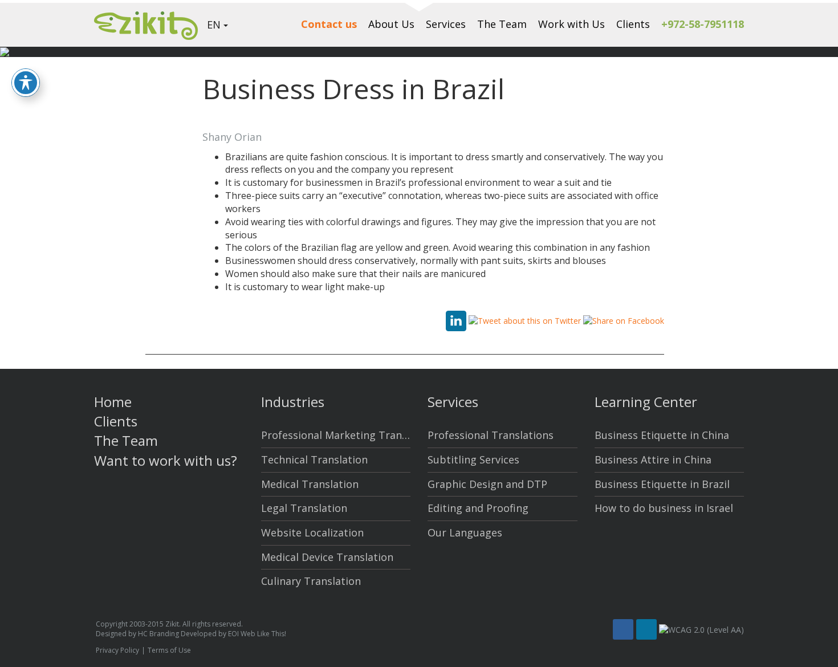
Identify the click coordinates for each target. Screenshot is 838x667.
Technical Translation (314, 459)
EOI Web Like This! (257, 633)
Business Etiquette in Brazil (662, 484)
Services (446, 24)
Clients (633, 24)
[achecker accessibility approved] (701, 630)
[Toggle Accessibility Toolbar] (25, 82)
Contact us (329, 24)
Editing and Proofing (478, 508)
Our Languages (465, 532)
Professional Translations (491, 435)
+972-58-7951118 (702, 24)
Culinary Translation (311, 581)
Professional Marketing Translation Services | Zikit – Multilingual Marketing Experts (336, 435)
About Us (391, 24)
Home (113, 401)
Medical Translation (310, 484)
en (214, 24)
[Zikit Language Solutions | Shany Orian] (146, 24)
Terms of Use (169, 650)
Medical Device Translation (327, 557)
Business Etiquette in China (662, 435)
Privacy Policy (117, 650)
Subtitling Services (473, 459)
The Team (502, 24)
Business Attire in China (653, 459)
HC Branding (158, 633)
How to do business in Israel (664, 508)
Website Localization (312, 532)
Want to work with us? (165, 460)
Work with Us (571, 24)
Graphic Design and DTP (487, 484)
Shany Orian (232, 137)
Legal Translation (304, 508)
